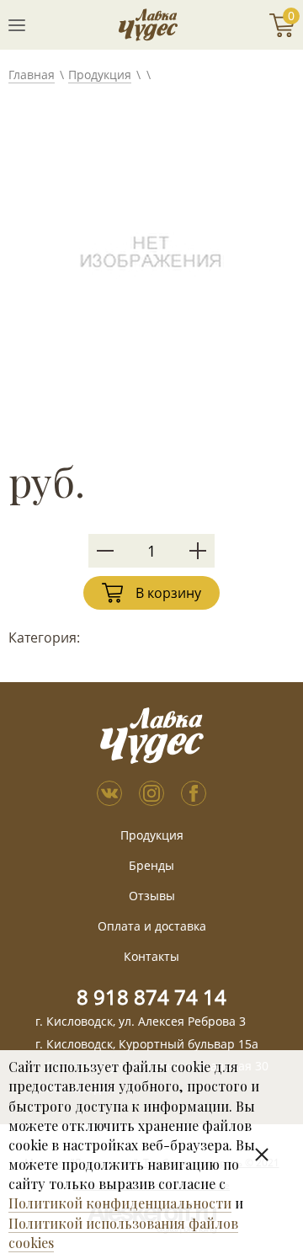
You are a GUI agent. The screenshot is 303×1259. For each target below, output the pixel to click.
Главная (31, 75)
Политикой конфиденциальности (119, 1203)
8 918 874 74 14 (151, 997)
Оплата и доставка (152, 926)
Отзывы (152, 896)
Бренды (151, 865)
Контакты (151, 956)
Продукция (99, 75)
